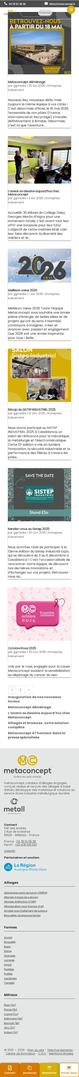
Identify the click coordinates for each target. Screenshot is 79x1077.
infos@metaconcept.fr (62, 4)
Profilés (8, 973)
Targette (9, 983)
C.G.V (42, 1053)
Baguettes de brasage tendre (22, 915)
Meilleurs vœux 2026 (22, 290)
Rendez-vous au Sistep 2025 (28, 529)
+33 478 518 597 (26, 845)
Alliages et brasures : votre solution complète (38, 725)
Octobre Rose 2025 (22, 648)
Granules (9, 955)
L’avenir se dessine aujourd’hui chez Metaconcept (33, 193)
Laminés (9, 960)
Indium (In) (11, 1032)
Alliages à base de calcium (21, 897)
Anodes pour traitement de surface (25, 910)
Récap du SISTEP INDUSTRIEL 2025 (32, 409)
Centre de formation (20, 1053)
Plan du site (36, 1050)
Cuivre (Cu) (11, 1014)
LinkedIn (9, 851)
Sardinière (10, 978)
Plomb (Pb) (10, 1009)
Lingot (8, 964)
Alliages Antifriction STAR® (20, 901)
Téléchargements (60, 1050)
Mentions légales (61, 1053)
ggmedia (19, 86)
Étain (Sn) (10, 1005)
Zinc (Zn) (9, 1027)
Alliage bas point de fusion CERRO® (25, 892)
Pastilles (9, 969)
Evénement (16, 90)
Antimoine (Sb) (13, 1018)
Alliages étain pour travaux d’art (24, 906)
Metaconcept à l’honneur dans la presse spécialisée (36, 735)
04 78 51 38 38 (17, 4)
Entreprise (54, 86)
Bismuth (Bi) (11, 1023)
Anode (8, 937)
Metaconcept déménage (26, 82)
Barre (7, 946)
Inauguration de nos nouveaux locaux (34, 699)
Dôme (7, 951)
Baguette (9, 942)
